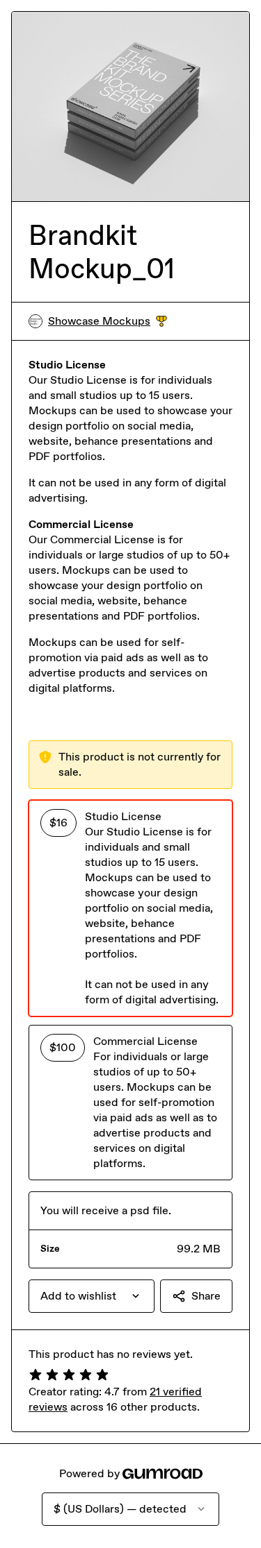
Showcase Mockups (107, 321)
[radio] (130, 908)
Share (206, 1295)
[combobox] (92, 1296)
